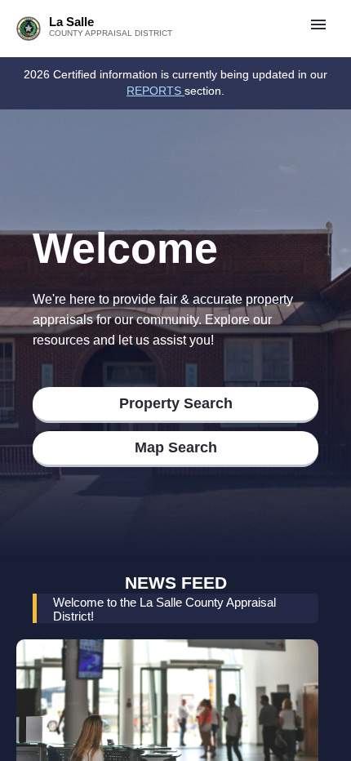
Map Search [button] (176, 447)
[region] (175, 83)
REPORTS (155, 90)
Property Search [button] (176, 403)
